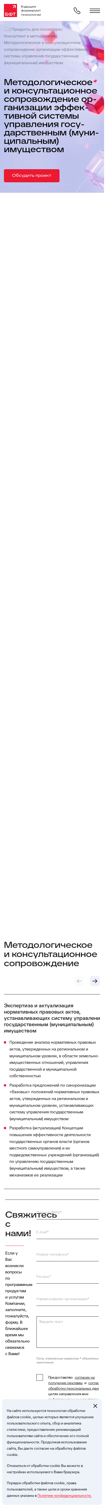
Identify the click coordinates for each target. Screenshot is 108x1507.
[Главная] (6, 28)
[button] (79, 981)
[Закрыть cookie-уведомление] (95, 1406)
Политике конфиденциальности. (64, 1495)
